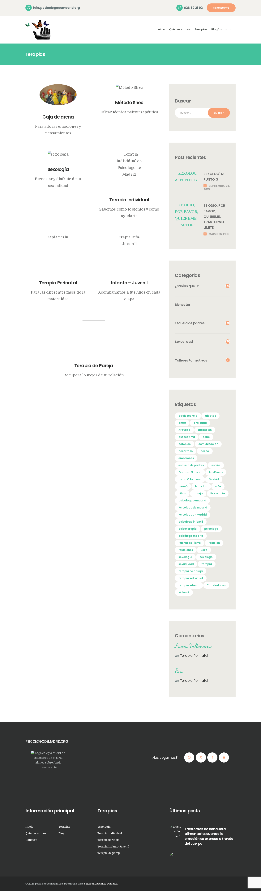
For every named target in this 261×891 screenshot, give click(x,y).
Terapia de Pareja (93, 366)
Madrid (214, 479)
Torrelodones (216, 585)
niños (182, 493)
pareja (198, 493)
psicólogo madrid (190, 536)
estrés (216, 465)
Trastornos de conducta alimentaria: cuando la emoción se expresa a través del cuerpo (209, 836)
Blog (61, 833)
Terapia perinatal (108, 839)
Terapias (64, 826)
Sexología (58, 169)
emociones (186, 458)
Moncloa (201, 486)
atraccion (205, 430)
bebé (206, 437)
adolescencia (187, 416)
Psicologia (217, 493)
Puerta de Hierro (189, 543)
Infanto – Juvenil (129, 283)
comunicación (208, 444)
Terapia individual (109, 833)
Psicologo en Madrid (192, 515)
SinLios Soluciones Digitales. (101, 883)
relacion (214, 543)
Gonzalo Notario (189, 472)
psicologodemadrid (192, 500)
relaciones (185, 550)
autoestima (186, 437)
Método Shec (129, 103)
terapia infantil (188, 585)
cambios (184, 444)
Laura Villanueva (189, 479)
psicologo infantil (190, 522)
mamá (182, 486)
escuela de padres (191, 465)
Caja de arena (58, 117)
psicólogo (211, 529)
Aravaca (184, 430)
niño (218, 486)
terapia (206, 564)
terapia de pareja (190, 571)
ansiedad (200, 423)
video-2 (183, 592)
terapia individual (190, 578)
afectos (210, 416)
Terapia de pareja (109, 853)
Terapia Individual (129, 200)
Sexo (204, 550)
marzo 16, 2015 (219, 234)
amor (182, 423)
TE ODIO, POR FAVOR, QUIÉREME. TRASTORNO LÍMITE (214, 216)
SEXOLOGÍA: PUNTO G (213, 176)
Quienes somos (35, 833)
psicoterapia (187, 529)
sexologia (185, 557)
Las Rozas (216, 472)
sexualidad (186, 564)
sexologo (206, 557)
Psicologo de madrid (192, 507)
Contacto (31, 839)
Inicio (29, 826)
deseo (204, 451)
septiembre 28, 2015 (216, 187)
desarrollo (185, 451)
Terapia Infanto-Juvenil (113, 846)
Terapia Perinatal (58, 283)
